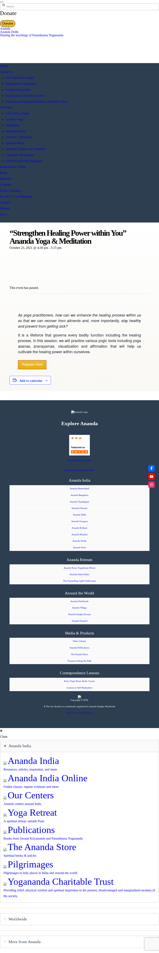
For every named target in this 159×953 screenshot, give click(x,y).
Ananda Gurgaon (79, 521)
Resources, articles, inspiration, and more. (31, 769)
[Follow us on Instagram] (151, 484)
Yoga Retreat (32, 812)
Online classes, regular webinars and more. (31, 786)
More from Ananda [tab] (24, 941)
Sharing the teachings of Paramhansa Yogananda (31, 35)
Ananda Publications (79, 647)
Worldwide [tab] (17, 919)
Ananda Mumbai (79, 534)
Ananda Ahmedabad (79, 488)
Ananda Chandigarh (79, 501)
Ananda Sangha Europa (79, 614)
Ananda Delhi (9, 32)
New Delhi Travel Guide (79, 460)
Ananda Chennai (79, 508)
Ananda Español (79, 621)
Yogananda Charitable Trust (61, 881)
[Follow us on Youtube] (151, 476)
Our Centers (31, 795)
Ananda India (33, 760)
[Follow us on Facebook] (151, 468)
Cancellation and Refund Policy (79, 470)
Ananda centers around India (22, 804)
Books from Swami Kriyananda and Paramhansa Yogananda (43, 838)
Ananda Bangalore (79, 495)
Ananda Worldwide (79, 601)
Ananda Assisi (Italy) (79, 574)
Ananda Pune (79, 547)
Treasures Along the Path (79, 661)
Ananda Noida (79, 541)
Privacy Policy (86, 713)
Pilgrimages (30, 864)
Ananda (5, 28)
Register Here (32, 364)
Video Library (79, 641)
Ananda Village (79, 607)
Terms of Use (72, 713)
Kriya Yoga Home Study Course (79, 681)
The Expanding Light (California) (79, 581)
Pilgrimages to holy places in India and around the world (40, 873)
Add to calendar (31, 381)
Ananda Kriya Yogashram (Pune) (79, 568)
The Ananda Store (79, 654)
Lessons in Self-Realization (79, 687)
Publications (31, 830)
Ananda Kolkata (79, 528)
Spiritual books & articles (20, 855)
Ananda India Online (47, 778)
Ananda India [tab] (19, 746)
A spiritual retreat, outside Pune (24, 821)
